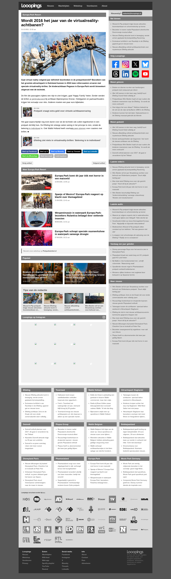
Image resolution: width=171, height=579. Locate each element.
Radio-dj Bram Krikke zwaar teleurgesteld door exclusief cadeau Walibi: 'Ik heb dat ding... (102, 405)
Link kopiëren (61, 156)
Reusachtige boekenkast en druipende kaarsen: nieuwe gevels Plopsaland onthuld (68, 440)
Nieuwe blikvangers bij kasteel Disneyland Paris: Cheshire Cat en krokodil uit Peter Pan (36, 466)
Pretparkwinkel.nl (50, 251)
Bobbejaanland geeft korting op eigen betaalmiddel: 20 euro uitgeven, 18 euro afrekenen (134, 431)
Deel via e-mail (46, 156)
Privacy (25, 563)
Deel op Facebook (29, 151)
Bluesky (65, 563)
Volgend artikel (99, 163)
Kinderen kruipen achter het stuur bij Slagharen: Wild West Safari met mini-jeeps (134, 405)
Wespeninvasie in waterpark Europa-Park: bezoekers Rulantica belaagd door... (100, 480)
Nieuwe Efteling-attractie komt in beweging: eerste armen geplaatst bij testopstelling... (37, 397)
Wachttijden (63, 6)
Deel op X (44, 151)
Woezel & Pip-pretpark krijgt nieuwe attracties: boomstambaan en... (32, 308)
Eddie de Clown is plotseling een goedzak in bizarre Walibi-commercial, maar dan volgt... (102, 397)
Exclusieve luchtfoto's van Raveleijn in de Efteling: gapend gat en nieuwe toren (36, 405)
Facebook (66, 554)
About (104, 6)
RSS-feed (45, 557)
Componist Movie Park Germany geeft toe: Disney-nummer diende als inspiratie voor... (135, 482)
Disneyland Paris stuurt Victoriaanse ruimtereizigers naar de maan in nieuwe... (35, 482)
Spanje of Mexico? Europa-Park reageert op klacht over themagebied (102, 471)
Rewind (45, 569)
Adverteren (86, 563)
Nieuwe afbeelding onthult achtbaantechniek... (72, 308)
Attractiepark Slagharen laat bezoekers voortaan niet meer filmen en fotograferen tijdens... (134, 414)
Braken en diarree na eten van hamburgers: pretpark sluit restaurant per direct (40, 275)
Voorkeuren (92, 6)
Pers (83, 560)
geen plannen (80, 128)
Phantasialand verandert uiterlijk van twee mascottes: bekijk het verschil (69, 474)
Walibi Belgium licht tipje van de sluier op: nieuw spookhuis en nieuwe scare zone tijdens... (101, 431)
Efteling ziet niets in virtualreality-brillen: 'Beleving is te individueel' (67, 140)
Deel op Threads (73, 151)
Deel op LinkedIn (90, 151)
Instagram (66, 557)
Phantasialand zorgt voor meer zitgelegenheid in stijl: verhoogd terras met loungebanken (69, 466)
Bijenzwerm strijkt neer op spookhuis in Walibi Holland (100, 413)
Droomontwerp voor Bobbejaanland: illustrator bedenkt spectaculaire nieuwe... (134, 448)
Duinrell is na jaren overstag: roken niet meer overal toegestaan (35, 445)
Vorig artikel (27, 163)
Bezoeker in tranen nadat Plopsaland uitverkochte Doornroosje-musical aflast (67, 431)
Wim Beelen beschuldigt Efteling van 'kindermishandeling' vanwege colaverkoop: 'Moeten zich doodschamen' (128, 195)
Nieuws (50, 6)
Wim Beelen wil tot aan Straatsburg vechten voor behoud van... (94, 308)
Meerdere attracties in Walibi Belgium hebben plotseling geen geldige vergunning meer (102, 440)
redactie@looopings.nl (132, 13)
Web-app (45, 560)
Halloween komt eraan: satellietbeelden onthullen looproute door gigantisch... (68, 397)
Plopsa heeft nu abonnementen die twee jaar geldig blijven (69, 447)
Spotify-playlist (48, 563)
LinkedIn (65, 569)
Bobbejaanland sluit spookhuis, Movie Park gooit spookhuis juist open (135, 474)
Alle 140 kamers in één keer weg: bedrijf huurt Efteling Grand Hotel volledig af (85, 275)
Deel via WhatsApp (29, 156)
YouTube (45, 566)
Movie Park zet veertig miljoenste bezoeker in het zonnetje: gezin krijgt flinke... (133, 466)
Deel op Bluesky (57, 151)
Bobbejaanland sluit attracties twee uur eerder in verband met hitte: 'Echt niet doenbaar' (134, 440)
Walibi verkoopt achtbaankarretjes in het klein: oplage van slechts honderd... (101, 448)
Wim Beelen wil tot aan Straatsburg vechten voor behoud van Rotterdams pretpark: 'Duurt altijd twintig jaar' (130, 175)
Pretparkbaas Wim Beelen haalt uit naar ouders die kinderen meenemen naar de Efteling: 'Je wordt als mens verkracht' (131, 101)
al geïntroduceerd (37, 99)
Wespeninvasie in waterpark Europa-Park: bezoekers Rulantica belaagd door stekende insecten (79, 216)
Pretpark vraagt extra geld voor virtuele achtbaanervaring (62, 111)
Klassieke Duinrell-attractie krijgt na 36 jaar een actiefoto (37, 439)
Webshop (78, 6)
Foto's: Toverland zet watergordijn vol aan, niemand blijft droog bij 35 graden (69, 405)
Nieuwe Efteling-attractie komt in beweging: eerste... (51, 308)
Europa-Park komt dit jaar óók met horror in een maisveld (101, 465)
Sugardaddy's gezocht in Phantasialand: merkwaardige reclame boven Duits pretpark (69, 482)
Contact (85, 557)
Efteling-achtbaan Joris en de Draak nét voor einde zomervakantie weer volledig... (36, 414)
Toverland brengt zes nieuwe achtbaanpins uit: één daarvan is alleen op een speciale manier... (70, 414)
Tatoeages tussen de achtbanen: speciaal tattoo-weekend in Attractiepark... (133, 397)
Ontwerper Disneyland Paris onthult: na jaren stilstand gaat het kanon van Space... (36, 474)
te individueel (34, 128)
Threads (65, 566)
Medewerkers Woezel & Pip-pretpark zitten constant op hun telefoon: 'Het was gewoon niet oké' (129, 229)
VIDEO (48, 187)
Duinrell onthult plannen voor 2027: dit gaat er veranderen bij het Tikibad (36, 431)
